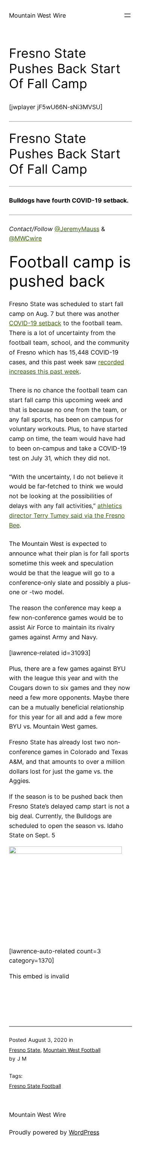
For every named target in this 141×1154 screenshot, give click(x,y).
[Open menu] (127, 15)
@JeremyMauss (77, 229)
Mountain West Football (71, 1050)
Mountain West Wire (37, 15)
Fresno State (24, 1050)
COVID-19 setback (35, 323)
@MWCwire (25, 238)
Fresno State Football (35, 1086)
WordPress (84, 1132)
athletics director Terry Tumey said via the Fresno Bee (67, 515)
